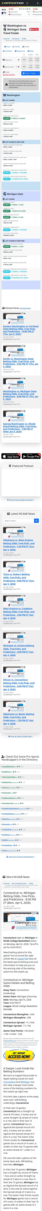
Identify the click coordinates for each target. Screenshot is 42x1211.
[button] (38, 3)
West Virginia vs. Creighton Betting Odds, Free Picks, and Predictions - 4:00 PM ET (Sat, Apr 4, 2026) (18, 613)
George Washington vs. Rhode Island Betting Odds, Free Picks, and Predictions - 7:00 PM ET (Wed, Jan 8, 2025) (20, 427)
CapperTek (6, 38)
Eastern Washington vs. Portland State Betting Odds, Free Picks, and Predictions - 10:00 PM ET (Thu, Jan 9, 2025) (21, 330)
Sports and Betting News (19, 883)
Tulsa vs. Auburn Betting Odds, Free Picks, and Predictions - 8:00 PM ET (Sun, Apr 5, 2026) (18, 579)
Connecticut (9, 1081)
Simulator (8, 51)
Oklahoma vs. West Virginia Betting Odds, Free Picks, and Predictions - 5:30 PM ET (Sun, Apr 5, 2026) (18, 545)
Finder (26, 47)
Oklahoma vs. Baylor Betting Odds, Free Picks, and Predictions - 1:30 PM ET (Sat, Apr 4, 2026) (18, 719)
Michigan (25, 1081)
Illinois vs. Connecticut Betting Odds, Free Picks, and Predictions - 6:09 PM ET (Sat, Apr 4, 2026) (18, 684)
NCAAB (24, 38)
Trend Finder (15, 38)
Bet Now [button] (35, 29)
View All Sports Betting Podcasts (21, 500)
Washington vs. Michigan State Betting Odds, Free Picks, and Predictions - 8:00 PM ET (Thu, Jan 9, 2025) (20, 395)
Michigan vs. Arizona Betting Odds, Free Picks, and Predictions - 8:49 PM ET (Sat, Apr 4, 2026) (18, 650)
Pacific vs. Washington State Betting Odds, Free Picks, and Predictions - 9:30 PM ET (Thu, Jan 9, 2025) (20, 362)
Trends (17, 47)
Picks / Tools (30, 73)
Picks (8, 47)
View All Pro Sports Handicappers (21, 857)
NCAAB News (25, 308)
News (32, 51)
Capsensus (21, 51)
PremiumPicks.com (9, 1041)
